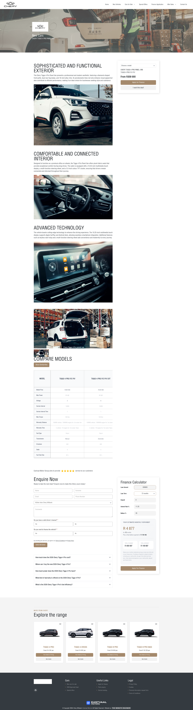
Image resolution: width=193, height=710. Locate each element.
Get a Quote (48, 659)
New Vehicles (117, 4)
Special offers (70, 690)
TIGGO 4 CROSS (80, 647)
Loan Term (124, 493)
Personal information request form (138, 690)
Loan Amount (124, 487)
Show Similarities (42, 365)
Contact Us (183, 4)
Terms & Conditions (60, 540)
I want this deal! (138, 88)
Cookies (131, 687)
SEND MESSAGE (41, 545)
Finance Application (157, 4)
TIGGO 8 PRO (112, 647)
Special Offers (143, 4)
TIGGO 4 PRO (48, 647)
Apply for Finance (138, 82)
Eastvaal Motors (87, 708)
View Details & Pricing (48, 654)
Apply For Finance (138, 568)
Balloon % (123, 513)
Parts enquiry (102, 687)
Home (107, 4)
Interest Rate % (125, 506)
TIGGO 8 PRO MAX (144, 647)
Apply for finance (103, 684)
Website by (117, 708)
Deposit (123, 500)
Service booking (102, 690)
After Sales (170, 4)
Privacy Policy (70, 540)
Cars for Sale (129, 4)
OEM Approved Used (73, 687)
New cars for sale (71, 684)
